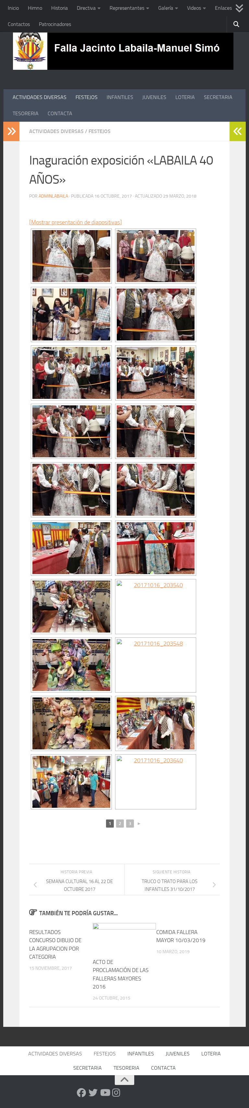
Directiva (86, 8)
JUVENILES (154, 97)
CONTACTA (60, 113)
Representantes (127, 8)
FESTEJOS (87, 97)
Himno (35, 8)
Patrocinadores (55, 24)
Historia (59, 8)
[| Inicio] (123, 49)
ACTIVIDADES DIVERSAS (39, 97)
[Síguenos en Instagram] (116, 1092)
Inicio (13, 8)
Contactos (19, 24)
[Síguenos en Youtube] (104, 1092)
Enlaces (223, 8)
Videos (194, 8)
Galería (165, 8)
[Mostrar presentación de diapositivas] (75, 222)
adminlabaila (53, 196)
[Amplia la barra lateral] (11, 131)
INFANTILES (120, 97)
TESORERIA (26, 113)
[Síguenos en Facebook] (81, 1092)
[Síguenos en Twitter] (93, 1092)
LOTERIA (185, 97)
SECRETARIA (218, 97)
